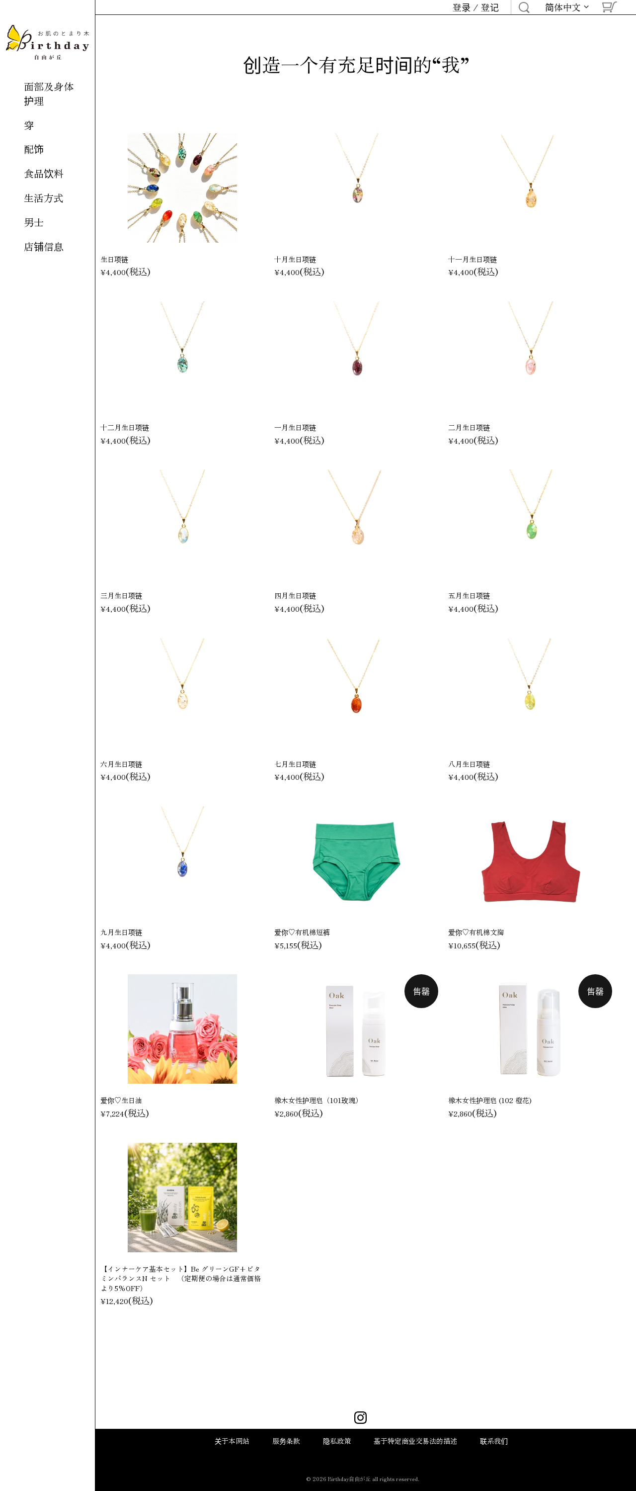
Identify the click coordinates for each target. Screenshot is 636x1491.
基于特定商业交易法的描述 (415, 1441)
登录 (462, 6)
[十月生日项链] (356, 188)
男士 (34, 222)
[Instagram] (360, 1419)
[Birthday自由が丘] (47, 42)
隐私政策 (337, 1441)
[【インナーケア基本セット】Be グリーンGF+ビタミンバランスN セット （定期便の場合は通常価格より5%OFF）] (182, 1197)
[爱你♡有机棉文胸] (530, 861)
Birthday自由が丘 (349, 1479)
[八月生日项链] (530, 692)
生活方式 (44, 197)
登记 (490, 6)
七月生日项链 (295, 764)
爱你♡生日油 (121, 1100)
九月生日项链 (121, 932)
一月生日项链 (295, 427)
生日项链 (114, 259)
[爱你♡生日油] (182, 1029)
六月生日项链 (121, 764)
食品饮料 (44, 173)
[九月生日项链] (182, 861)
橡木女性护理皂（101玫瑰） (318, 1100)
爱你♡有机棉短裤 (302, 932)
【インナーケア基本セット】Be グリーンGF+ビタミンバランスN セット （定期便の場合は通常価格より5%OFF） (180, 1278)
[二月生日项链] (530, 356)
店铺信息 (44, 246)
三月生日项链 (121, 595)
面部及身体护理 (49, 93)
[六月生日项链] (182, 692)
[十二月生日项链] (182, 356)
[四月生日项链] (356, 524)
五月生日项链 (469, 595)
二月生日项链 (469, 427)
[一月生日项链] (356, 356)
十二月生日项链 (124, 427)
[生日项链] (182, 188)
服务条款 (286, 1441)
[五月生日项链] (530, 524)
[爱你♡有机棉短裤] (356, 861)
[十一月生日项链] (530, 188)
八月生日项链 (469, 764)
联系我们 (494, 1441)
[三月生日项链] (182, 524)
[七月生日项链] (356, 692)
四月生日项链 (295, 595)
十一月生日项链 (472, 259)
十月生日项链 (295, 259)
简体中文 (563, 7)
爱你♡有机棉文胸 (476, 932)
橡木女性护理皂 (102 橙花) (490, 1100)
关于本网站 (232, 1441)
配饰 (34, 149)
